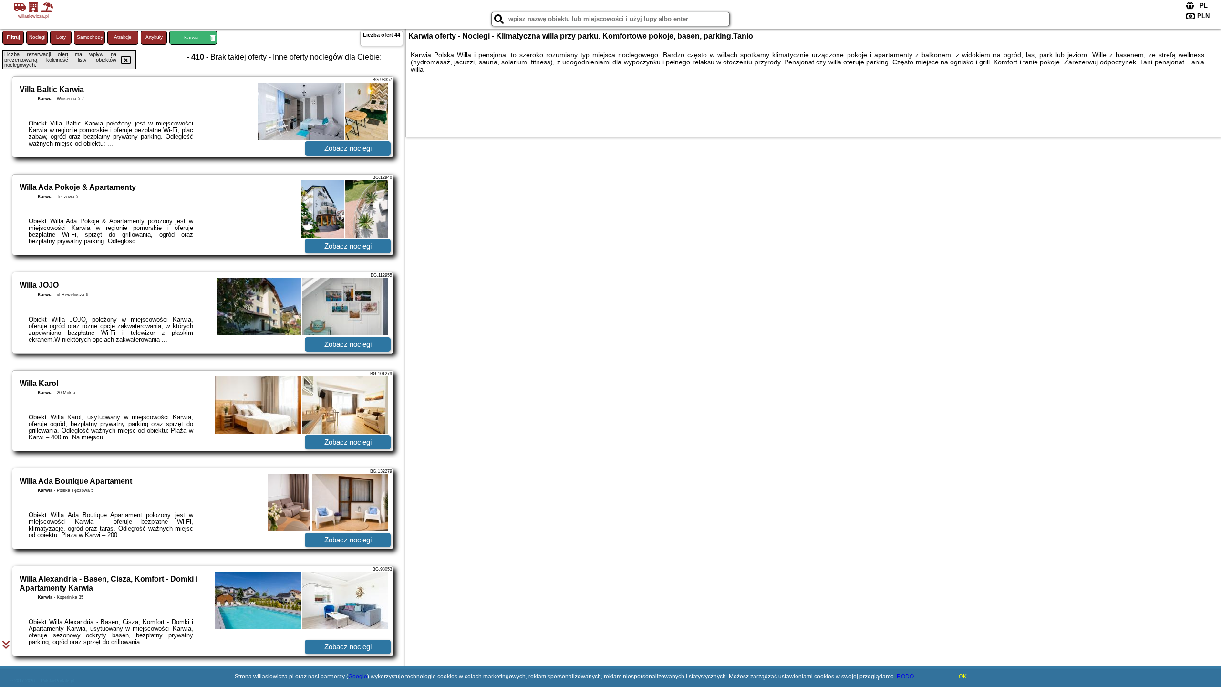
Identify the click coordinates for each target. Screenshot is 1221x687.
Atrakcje (123, 37)
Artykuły (154, 37)
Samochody (90, 37)
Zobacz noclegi (348, 148)
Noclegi (37, 37)
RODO (905, 676)
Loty (61, 37)
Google (357, 676)
